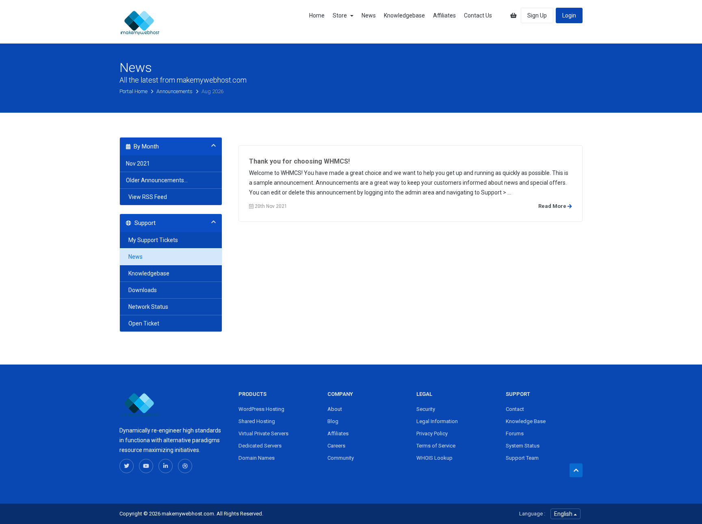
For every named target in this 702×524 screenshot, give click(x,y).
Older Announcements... (157, 180)
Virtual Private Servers (263, 433)
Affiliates (444, 15)
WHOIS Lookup (434, 458)
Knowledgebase (404, 15)
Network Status (147, 306)
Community (340, 458)
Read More (553, 206)
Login (569, 15)
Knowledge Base (526, 421)
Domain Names (256, 458)
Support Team (522, 458)
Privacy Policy (432, 433)
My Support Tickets (152, 240)
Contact (515, 409)
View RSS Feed (146, 197)
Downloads (141, 290)
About (334, 409)
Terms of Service (435, 446)
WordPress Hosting (261, 409)
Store (341, 15)
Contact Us (478, 15)
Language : (532, 514)
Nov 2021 (138, 163)
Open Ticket (142, 323)
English (564, 514)
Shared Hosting (256, 421)
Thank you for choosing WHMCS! (299, 161)
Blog (332, 421)
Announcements (175, 91)
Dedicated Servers (260, 446)
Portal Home (134, 91)
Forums (515, 433)
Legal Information (437, 421)
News (369, 15)
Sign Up (537, 15)
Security (425, 409)
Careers (336, 446)
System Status (523, 446)
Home (317, 15)
